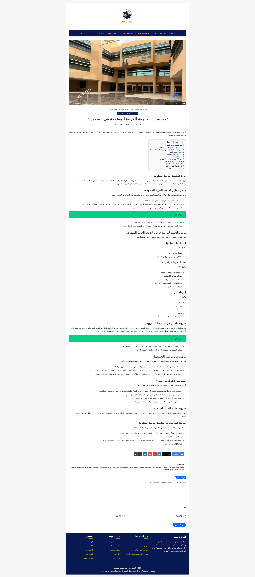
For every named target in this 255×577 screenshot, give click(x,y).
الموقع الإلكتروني (120, 516)
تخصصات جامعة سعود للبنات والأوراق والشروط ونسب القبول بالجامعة (158, 222)
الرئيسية (143, 109)
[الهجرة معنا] (127, 16)
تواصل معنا (116, 558)
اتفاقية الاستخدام (114, 550)
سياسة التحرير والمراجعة (139, 550)
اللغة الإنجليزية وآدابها (175, 152)
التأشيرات (154, 33)
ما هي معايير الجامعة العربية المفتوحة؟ (170, 147)
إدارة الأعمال (177, 156)
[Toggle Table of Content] (181, 142)
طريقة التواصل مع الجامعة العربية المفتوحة (169, 168)
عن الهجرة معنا (113, 33)
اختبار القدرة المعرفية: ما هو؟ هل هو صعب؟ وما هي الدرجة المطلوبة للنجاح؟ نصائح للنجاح (152, 226)
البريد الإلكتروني (181, 516)
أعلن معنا (117, 554)
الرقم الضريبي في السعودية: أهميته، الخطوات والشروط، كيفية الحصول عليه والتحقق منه (152, 346)
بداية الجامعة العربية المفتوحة (173, 145)
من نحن (145, 541)
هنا (166, 444)
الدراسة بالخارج (87, 558)
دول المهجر (172, 33)
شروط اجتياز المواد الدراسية (174, 166)
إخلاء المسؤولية (115, 546)
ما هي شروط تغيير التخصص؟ (173, 161)
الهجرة (90, 541)
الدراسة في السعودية (124, 113)
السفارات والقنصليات (143, 33)
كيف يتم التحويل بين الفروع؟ (174, 163)
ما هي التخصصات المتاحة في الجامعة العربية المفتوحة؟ (166, 150)
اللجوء (163, 33)
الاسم (184, 507)
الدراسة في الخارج (127, 33)
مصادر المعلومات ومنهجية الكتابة (137, 554)
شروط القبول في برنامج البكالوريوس (171, 159)
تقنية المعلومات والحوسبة (174, 154)
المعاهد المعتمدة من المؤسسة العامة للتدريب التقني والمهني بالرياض (159, 350)
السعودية (137, 109)
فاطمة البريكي (136, 124)
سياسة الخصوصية (114, 541)
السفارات (89, 554)
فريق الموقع (144, 546)
